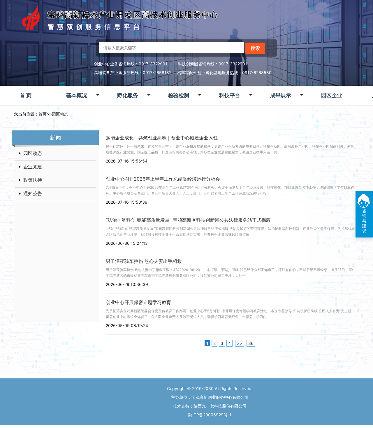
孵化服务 (127, 95)
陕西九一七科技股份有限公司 (220, 405)
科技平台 (229, 95)
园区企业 (331, 95)
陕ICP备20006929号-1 (209, 414)
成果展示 (280, 95)
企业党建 (32, 167)
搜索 (255, 48)
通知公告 (32, 193)
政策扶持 (32, 180)
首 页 (25, 95)
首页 (42, 113)
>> (239, 343)
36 (251, 343)
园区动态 (60, 113)
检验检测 (178, 95)
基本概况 (76, 95)
